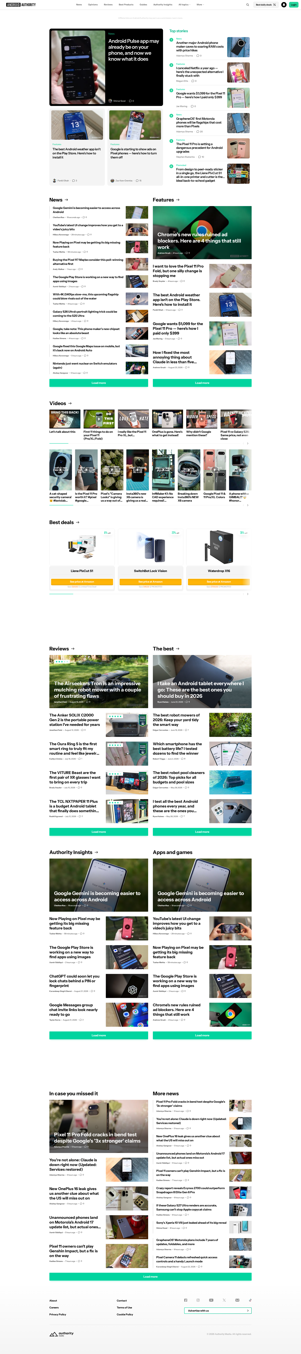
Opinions (93, 4)
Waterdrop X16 (219, 571)
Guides (143, 4)
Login (294, 4)
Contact (122, 1300)
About (53, 1300)
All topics (183, 4)
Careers (54, 1307)
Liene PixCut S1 (82, 571)
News (79, 4)
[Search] (248, 5)
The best (163, 649)
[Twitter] (224, 1300)
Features (163, 200)
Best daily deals (264, 4)
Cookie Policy (125, 1314)
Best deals (61, 522)
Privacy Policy (57, 1314)
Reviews (108, 4)
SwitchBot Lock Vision (150, 571)
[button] (150, 4)
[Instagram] (198, 1300)
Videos (57, 403)
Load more (99, 383)
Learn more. (177, 18)
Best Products (126, 4)
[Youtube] (211, 1300)
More (199, 4)
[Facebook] (185, 1300)
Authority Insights (162, 4)
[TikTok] (250, 1300)
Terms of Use (124, 1307)
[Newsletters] (237, 1300)
